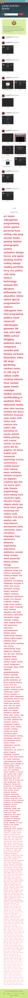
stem (14, 961)
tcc (17, 883)
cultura (20, 878)
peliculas (16, 712)
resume (17, 699)
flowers (7, 591)
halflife (5, 981)
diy (16, 446)
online (6, 768)
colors (11, 888)
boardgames (18, 802)
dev (10, 827)
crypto (13, 661)
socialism (8, 875)
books (16, 238)
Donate (9, 993)
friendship (18, 896)
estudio (14, 930)
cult (13, 972)
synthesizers (12, 955)
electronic (6, 834)
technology (10, 281)
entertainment (11, 523)
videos (7, 375)
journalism (8, 733)
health (13, 417)
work (11, 685)
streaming (9, 510)
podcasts (12, 884)
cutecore (8, 424)
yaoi (13, 654)
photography (11, 245)
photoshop (5, 984)
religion (7, 504)
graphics (8, 449)
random (8, 368)
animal (13, 942)
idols (15, 956)
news (6, 417)
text (15, 899)
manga (16, 263)
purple (21, 885)
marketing (16, 472)
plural (9, 893)
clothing (12, 609)
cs (23, 946)
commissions (10, 462)
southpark (19, 871)
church (9, 949)
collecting (14, 689)
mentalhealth (8, 699)
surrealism (21, 874)
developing (15, 977)
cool (17, 510)
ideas (5, 881)
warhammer (5, 974)
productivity (5, 977)
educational (7, 829)
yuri (10, 710)
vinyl (22, 945)
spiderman (12, 933)
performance (6, 935)
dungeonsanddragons (7, 971)
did (7, 912)
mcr (5, 850)
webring (18, 978)
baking (7, 437)
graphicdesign (11, 491)
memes (14, 383)
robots (12, 743)
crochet (12, 440)
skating (15, 850)
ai (18, 372)
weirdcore (19, 596)
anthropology (19, 900)
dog (5, 740)
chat (5, 625)
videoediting (19, 864)
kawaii (14, 386)
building (20, 914)
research (16, 651)
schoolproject (6, 916)
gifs (8, 776)
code (14, 520)
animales (6, 865)
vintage (7, 564)
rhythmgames (16, 946)
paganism (20, 958)
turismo (13, 904)
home (15, 788)
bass (7, 964)
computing (20, 845)
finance (7, 674)
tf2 (12, 802)
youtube (8, 350)
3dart (9, 923)
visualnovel (6, 885)
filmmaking (7, 808)
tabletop (8, 878)
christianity (18, 786)
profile (6, 680)
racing (22, 894)
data (14, 778)
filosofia (5, 954)
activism (14, 800)
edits (22, 981)
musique (14, 952)
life (16, 328)
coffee (6, 586)
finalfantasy (16, 972)
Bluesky (21, 991)
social (6, 578)
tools (20, 823)
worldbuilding (12, 397)
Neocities (6, 991)
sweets (19, 945)
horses (16, 848)
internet (18, 379)
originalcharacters (11, 567)
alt (13, 780)
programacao (11, 899)
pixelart (15, 465)
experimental (9, 635)
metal (6, 494)
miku (8, 869)
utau (20, 798)
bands (14, 885)
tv (21, 397)
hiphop (14, 784)
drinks (4, 983)
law (22, 780)
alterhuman (12, 916)
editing (13, 494)
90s (12, 446)
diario (20, 974)
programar (9, 867)
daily (23, 939)
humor (19, 750)
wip (5, 654)
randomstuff (16, 958)
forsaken (15, 938)
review (13, 935)
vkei (5, 774)
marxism (17, 961)
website (15, 433)
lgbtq (17, 497)
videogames (11, 219)
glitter (5, 942)
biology (16, 588)
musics (19, 943)
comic (16, 368)
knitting (19, 682)
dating (12, 968)
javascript (15, 558)
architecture (9, 596)
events (18, 687)
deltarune (8, 542)
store (11, 841)
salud (13, 874)
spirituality (16, 573)
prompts (15, 981)
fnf (5, 759)
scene (19, 529)
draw (11, 846)
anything (20, 643)
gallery (6, 752)
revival (10, 952)
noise (5, 790)
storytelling (18, 580)
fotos (12, 961)
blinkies (18, 635)
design (20, 252)
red (7, 975)
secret (10, 983)
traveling (12, 772)
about (14, 641)
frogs (20, 907)
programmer (13, 860)
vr (19, 694)
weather (20, 872)
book (19, 612)
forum (12, 872)
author (19, 883)
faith (8, 977)
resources (7, 747)
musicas (15, 925)
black (22, 961)
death (14, 812)
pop (16, 845)
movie (11, 604)
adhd (4, 951)
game (20, 256)
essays (6, 696)
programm (9, 968)
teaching (17, 745)
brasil (5, 812)
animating (16, 955)
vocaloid (8, 411)
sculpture (6, 893)
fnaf (20, 575)
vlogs (22, 930)
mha (7, 961)
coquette (7, 729)
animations (8, 712)
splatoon (15, 722)
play (4, 933)
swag (10, 788)
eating (15, 894)
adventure (16, 759)
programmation (6, 940)
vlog (11, 825)
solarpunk (22, 948)
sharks (18, 834)
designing (16, 818)
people (13, 877)
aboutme (8, 500)
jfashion (7, 763)
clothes (7, 513)
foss (12, 923)
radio (6, 622)
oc (5, 372)
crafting (15, 620)
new (7, 956)
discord (18, 599)
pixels (18, 740)
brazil (23, 897)
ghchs (6, 757)
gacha (9, 913)
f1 (11, 838)
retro (12, 332)
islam (21, 962)
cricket (20, 893)
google (12, 958)
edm (9, 884)
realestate (6, 846)
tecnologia (8, 667)
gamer (13, 864)
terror (11, 900)
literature (9, 288)
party (18, 956)
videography (14, 853)
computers (10, 346)
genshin (7, 689)
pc (4, 848)
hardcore (17, 890)
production (7, 802)
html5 (21, 667)
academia (16, 891)
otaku (18, 903)
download (15, 984)
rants (16, 909)
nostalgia (9, 390)
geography (7, 804)
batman (7, 933)
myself (6, 772)
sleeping (7, 669)
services (6, 858)
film (15, 285)
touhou (6, 743)
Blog (16, 993)
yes (17, 875)
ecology (9, 857)
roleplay (8, 516)
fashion (17, 241)
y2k (9, 372)
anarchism (13, 832)
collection (10, 852)
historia (13, 836)
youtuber (5, 949)
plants (15, 504)
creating (5, 920)
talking (16, 920)
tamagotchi (21, 968)
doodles (10, 939)
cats (14, 234)
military (19, 951)
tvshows (19, 654)
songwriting (21, 952)
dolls (12, 677)
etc (16, 430)
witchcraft (8, 651)
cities (7, 981)
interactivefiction (9, 967)
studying (18, 768)
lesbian (16, 825)
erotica (22, 923)
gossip (17, 965)
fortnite (20, 757)
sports (15, 299)
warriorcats (19, 867)
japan (12, 607)
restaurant (17, 887)
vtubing (11, 959)
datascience (20, 984)
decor (14, 939)
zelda (5, 961)
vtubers (18, 846)
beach (5, 962)
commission (8, 951)
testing (7, 638)
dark (10, 780)
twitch (19, 796)
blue (14, 814)
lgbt (16, 481)
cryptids (17, 922)
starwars (9, 845)
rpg (21, 504)
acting (8, 838)
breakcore (7, 792)
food (17, 230)
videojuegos (11, 325)
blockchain (20, 938)
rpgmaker (6, 929)
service (14, 896)
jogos (18, 705)
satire (17, 952)
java (13, 880)
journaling (9, 430)
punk (18, 443)
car (17, 823)
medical (9, 877)
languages (9, 536)
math (19, 417)
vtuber (12, 578)
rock (15, 516)
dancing (16, 703)
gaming (8, 241)
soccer (17, 586)
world (9, 883)
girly (14, 846)
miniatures (8, 980)
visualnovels (8, 692)
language (19, 607)
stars (18, 778)
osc (15, 750)
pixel (5, 782)
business (18, 414)
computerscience (15, 862)
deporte (10, 843)
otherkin (10, 890)
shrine (6, 788)
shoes (9, 891)
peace (18, 980)
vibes (6, 946)
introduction (8, 750)
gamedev (9, 328)
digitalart (12, 478)
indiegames (7, 784)
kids (23, 932)
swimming (9, 874)
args (21, 838)
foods (19, 788)
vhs (4, 887)
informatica (8, 614)
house (9, 961)
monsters (16, 878)
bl (15, 776)
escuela (14, 857)
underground (15, 945)
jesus (14, 841)
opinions (22, 980)
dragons (13, 752)
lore (12, 599)
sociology (16, 880)
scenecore (7, 800)
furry (6, 270)
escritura (16, 935)
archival (20, 983)
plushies (14, 792)
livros (5, 838)
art (5, 216)
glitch (13, 920)
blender (18, 763)
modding (14, 729)
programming (11, 223)
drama (5, 878)
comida (7, 465)
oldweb (7, 594)
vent (5, 831)
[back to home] (2, 1)
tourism (18, 894)
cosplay (16, 601)
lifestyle (13, 488)
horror (7, 256)
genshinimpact (7, 917)
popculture (11, 740)
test (15, 411)
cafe (5, 841)
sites (15, 910)
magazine (16, 912)
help (18, 855)
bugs (18, 648)
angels (10, 885)
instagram (13, 948)
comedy (19, 551)
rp (23, 763)
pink (16, 350)
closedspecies (13, 919)
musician (5, 980)
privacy (10, 790)
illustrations (9, 932)
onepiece (5, 925)
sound (5, 880)
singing (12, 622)
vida (14, 890)
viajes (20, 955)
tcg (13, 978)
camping (16, 939)
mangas (5, 884)
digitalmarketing (10, 903)
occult (6, 664)
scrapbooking (6, 904)
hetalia (18, 917)
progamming (8, 814)
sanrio (11, 484)
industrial (14, 954)
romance (7, 687)
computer (15, 594)
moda (6, 604)
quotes (17, 919)
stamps (15, 710)
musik (19, 972)
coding (8, 263)
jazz (21, 843)
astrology (7, 701)
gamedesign (8, 738)
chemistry (20, 836)
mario (18, 841)
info (5, 646)
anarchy (21, 928)
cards (9, 925)
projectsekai (9, 984)
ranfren (7, 983)
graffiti (13, 909)
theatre (14, 659)
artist (6, 469)
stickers (19, 832)
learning (19, 408)
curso (12, 910)
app (22, 715)
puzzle (21, 689)
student (6, 827)
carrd (5, 761)
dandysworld (10, 936)
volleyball (7, 806)
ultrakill (17, 940)
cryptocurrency (6, 955)
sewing (7, 520)
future (13, 956)
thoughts (17, 583)
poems (6, 685)
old (13, 845)
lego (5, 867)
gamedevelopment (11, 672)
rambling (5, 967)
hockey (7, 887)
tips (18, 977)
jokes (19, 981)
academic (6, 923)
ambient (21, 901)
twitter (18, 962)
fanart (13, 507)
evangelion (20, 959)
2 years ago (7, 38)
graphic (17, 810)
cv (17, 914)
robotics (12, 810)
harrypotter (6, 914)
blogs (15, 570)
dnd (20, 481)
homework (19, 910)
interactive (17, 738)
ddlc (17, 981)
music (11, 216)
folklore (9, 928)
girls (21, 841)
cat (13, 443)
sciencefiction (6, 906)
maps (8, 881)
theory (5, 930)
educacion (8, 588)
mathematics (8, 745)
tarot (22, 699)
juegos (19, 638)
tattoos (12, 875)
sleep (15, 667)
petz (10, 910)
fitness (19, 622)
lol (13, 786)
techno (16, 874)
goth (14, 453)
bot (7, 939)
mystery (19, 726)
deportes (11, 768)
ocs (12, 270)
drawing (8, 259)
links (15, 757)
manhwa (19, 829)
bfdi (19, 784)
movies (8, 238)
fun (19, 292)
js (9, 888)
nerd (5, 869)
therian (12, 869)
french (5, 932)
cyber (5, 857)
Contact (16, 995)
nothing (7, 643)
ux (12, 932)
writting (15, 888)
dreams (6, 694)
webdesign (8, 583)
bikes (14, 940)
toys (10, 705)
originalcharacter (20, 949)
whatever (8, 850)
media (19, 404)
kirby (12, 891)
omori (14, 829)
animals (8, 285)
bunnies (17, 780)
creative (18, 604)
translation (15, 858)
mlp (14, 612)
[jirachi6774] (3, 38)
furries (19, 661)
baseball (19, 857)
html (6, 314)
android (17, 838)
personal (9, 230)
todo (16, 951)
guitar (20, 507)
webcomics (9, 548)
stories (7, 433)
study (6, 555)
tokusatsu (13, 983)
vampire (20, 935)
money (10, 646)
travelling (7, 818)
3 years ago (7, 114)
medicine (15, 719)
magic (6, 607)
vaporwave (8, 627)
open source (11, 991)
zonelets (6, 796)
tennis (5, 903)
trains (21, 846)
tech (19, 310)
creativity (8, 481)
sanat (20, 939)
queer (7, 386)
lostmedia (11, 943)
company (7, 938)
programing (16, 314)
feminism (7, 798)
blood (11, 954)
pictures (14, 804)
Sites (3, 11)
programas (12, 887)
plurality (6, 852)
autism (6, 677)
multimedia (6, 860)
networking (11, 912)
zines (20, 526)
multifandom (15, 967)
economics (20, 881)
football (7, 453)
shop (6, 609)
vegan (22, 964)
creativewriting (10, 946)
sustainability (15, 907)
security (20, 772)
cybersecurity (9, 648)
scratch (16, 839)
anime (7, 227)
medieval (5, 896)
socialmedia (14, 816)
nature (7, 299)
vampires (12, 682)
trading (20, 865)
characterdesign (9, 766)
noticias (20, 946)
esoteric (5, 928)
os (19, 942)
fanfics (16, 926)
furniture (9, 920)
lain (14, 705)
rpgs (18, 808)
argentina (14, 980)
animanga (13, 883)
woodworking (11, 981)
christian (5, 899)
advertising (14, 964)
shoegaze (15, 936)
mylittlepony (9, 930)
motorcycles (10, 975)
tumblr (9, 862)
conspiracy (6, 897)
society (18, 923)
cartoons (18, 354)
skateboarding (13, 708)
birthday (7, 726)
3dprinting (13, 871)
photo (13, 687)
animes (7, 661)
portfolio (18, 267)
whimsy (20, 736)
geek (7, 942)
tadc (9, 974)
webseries (17, 901)
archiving (17, 983)
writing (8, 234)
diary (18, 343)
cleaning (5, 891)
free (21, 719)
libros (6, 682)
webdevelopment (10, 736)
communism (15, 794)
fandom (8, 393)
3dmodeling (7, 820)
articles (22, 936)
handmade (11, 938)
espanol (10, 964)
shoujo (7, 943)
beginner (11, 977)
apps (5, 708)
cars (12, 408)
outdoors (7, 816)
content (10, 935)
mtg (18, 933)
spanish (9, 774)
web (18, 332)
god (9, 836)
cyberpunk (8, 570)
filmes (18, 814)
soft (12, 925)
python (15, 733)
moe (11, 949)
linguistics (14, 694)
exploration (8, 965)
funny (6, 507)
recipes (19, 774)
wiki (12, 701)
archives (17, 928)
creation (18, 899)
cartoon (17, 715)
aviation (10, 907)
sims (8, 954)
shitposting (6, 910)
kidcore (16, 897)
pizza (11, 757)
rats (11, 904)
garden (17, 913)
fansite (6, 780)
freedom (18, 885)
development (10, 526)
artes (10, 858)
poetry (19, 270)
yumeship (13, 855)
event (14, 867)
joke (18, 968)
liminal (14, 917)
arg (14, 372)
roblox (19, 296)
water (15, 914)
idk (5, 361)
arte (14, 256)
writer (5, 922)
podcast (13, 806)
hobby (19, 761)
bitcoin (5, 874)
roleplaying (15, 770)
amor (5, 770)
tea (13, 838)
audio (19, 776)
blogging (9, 339)
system (16, 692)
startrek (5, 939)
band (14, 656)
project (7, 599)
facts (20, 961)
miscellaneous (6, 978)
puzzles (6, 731)
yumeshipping (6, 952)
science (8, 306)
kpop (12, 274)
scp (20, 956)
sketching (21, 880)
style (14, 774)
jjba (22, 920)
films (18, 401)
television (14, 680)
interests (14, 674)
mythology (8, 754)
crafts (15, 375)
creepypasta (8, 724)
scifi (6, 440)
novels (8, 759)
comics (8, 248)
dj (12, 850)
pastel (11, 848)
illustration (10, 357)
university (22, 919)
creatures (5, 968)
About (4, 993)
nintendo (7, 620)
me (5, 478)
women (17, 904)
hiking (6, 715)
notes (19, 926)
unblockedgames (7, 958)
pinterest (21, 800)
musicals (15, 754)
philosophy (10, 292)
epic (4, 875)
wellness (9, 909)
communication (6, 945)
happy (22, 978)
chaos (22, 942)
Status (23, 993)
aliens (6, 710)
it (22, 583)
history (8, 277)
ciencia (5, 975)
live (17, 930)
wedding (10, 896)
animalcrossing (13, 965)
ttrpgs (16, 617)
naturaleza (21, 977)
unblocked (16, 852)
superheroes (13, 929)
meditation (8, 948)
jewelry (6, 810)
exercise (5, 964)
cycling (19, 920)
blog (20, 234)
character (19, 929)
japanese (7, 656)
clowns (5, 843)
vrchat (10, 956)
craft (18, 782)
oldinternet (17, 948)
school (15, 335)
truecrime (9, 880)
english (14, 717)
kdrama (11, 881)
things (13, 831)
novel (9, 839)
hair (9, 901)
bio (11, 731)
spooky (20, 965)
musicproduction (7, 926)
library (15, 903)
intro (19, 717)
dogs (11, 361)
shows (20, 449)
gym (11, 703)
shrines (12, 926)
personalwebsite (11, 630)
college (7, 848)
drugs (19, 916)
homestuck (9, 456)
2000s (7, 335)
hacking (7, 575)
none (9, 812)
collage (14, 808)
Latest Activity (10, 5)
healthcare (6, 888)
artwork (16, 884)
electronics (9, 539)
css (5, 484)
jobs (15, 978)
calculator (13, 951)
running (16, 790)
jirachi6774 (9, 37)
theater (5, 836)
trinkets (11, 865)
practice (18, 936)
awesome (18, 831)
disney (5, 948)
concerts (21, 922)
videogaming (6, 900)
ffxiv (16, 798)
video (20, 357)
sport (18, 484)
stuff (13, 421)
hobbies (14, 575)
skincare (6, 871)
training (14, 949)
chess (13, 726)
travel (16, 317)
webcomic (9, 404)
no (16, 772)
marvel (6, 703)
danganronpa (12, 782)
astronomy (12, 625)
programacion (12, 303)
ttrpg (17, 536)
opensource (17, 877)
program (17, 475)
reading (8, 267)
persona (6, 864)
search (11, 894)
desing (16, 962)
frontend (14, 974)
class (17, 954)
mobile (15, 923)
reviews (14, 555)
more (8, 959)
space (21, 411)
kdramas (13, 913)
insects (15, 865)
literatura (7, 825)
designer (14, 975)
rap (5, 719)
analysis (5, 894)
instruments (18, 964)
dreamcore (12, 761)
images (20, 848)
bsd (20, 884)
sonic (14, 513)
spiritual (15, 971)
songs (13, 798)
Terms (11, 995)
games (15, 227)
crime (5, 956)
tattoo (11, 917)
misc (20, 839)
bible (17, 893)
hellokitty (12, 823)
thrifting (21, 890)
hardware (16, 869)
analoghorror (6, 919)
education (9, 296)
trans (20, 494)
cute (6, 274)
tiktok (19, 875)
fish (15, 685)
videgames (10, 978)
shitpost (11, 940)
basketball (8, 580)
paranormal (7, 786)
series (7, 446)
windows (16, 724)
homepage (6, 890)
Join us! (11, 31)
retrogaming (7, 853)
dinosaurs (15, 820)
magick (12, 971)
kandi (5, 872)
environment (16, 843)
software (8, 475)
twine (5, 845)
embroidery (12, 962)
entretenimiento (6, 972)
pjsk (5, 776)
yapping (14, 900)
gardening (9, 364)
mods (16, 916)
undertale (8, 601)
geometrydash (19, 971)
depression (21, 912)
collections (18, 967)
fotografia (7, 794)
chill (18, 888)
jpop (16, 836)
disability (5, 959)
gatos (13, 633)
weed (21, 869)
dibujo (10, 942)
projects (7, 659)
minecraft (9, 321)
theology (19, 909)
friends (16, 500)
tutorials (13, 928)
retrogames (16, 906)
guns (20, 933)
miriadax (15, 968)
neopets (10, 972)
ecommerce (12, 834)
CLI (12, 993)
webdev (6, 839)
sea (23, 984)
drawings (7, 717)
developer (7, 722)
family (15, 731)
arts (15, 424)
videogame (10, 310)
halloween (13, 893)
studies (17, 975)
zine (13, 747)
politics (8, 317)
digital (13, 638)
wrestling (13, 796)
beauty (7, 561)
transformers (7, 832)
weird (6, 558)
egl (8, 894)
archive (20, 459)
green (16, 872)
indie (6, 488)
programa (6, 901)
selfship (15, 932)
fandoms (14, 591)
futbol (12, 696)
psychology (9, 459)
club (11, 980)
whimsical (15, 959)
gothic (17, 701)
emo (6, 408)
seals (20, 930)
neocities (16, 942)
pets (11, 586)
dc (9, 871)
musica (18, 259)
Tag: (3, 14)
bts (12, 818)
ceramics (5, 913)
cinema (7, 443)
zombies (20, 975)
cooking (8, 379)
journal (17, 393)
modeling (5, 883)
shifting (11, 974)
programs (5, 936)
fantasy (8, 354)
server (16, 933)
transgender (19, 696)
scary (19, 897)
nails (20, 906)
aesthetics (9, 551)
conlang (19, 932)
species (20, 940)
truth (9, 929)
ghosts (13, 922)
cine (9, 770)
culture (7, 427)
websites (7, 641)
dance (7, 472)
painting (15, 437)
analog (15, 881)
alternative (18, 614)
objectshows (8, 778)
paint (13, 984)
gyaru (11, 715)
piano (12, 763)
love (6, 332)
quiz (4, 943)
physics (7, 633)
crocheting (11, 914)
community (9, 529)
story (20, 516)
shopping (8, 612)
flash (10, 864)
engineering (10, 545)
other (17, 677)
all (20, 680)
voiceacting (9, 922)
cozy (14, 827)
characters (9, 497)
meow (12, 776)
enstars (12, 901)
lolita (8, 841)
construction (7, 855)
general (11, 906)
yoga (19, 850)
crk (4, 938)
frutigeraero (15, 664)
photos (14, 561)
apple (11, 945)
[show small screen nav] (26, 1)
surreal (5, 909)
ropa (12, 878)
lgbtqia (9, 872)
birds (13, 643)
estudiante (6, 907)
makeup (14, 469)
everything (9, 532)
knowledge (11, 897)
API (19, 993)
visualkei (5, 965)
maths (9, 831)
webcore (7, 573)
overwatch (8, 962)
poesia (5, 912)
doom (5, 862)
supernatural (20, 860)
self (20, 980)
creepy (21, 855)
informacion (15, 943)
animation (9, 252)
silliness (18, 974)
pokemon (9, 343)
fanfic (6, 705)
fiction (7, 421)
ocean (17, 766)
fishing (21, 887)
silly (14, 427)
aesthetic (9, 401)
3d (14, 449)
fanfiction (8, 414)
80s (13, 839)
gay (20, 570)
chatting (5, 877)
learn (20, 891)
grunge (6, 823)
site (8, 654)
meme (9, 719)
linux (6, 383)
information (9, 617)
